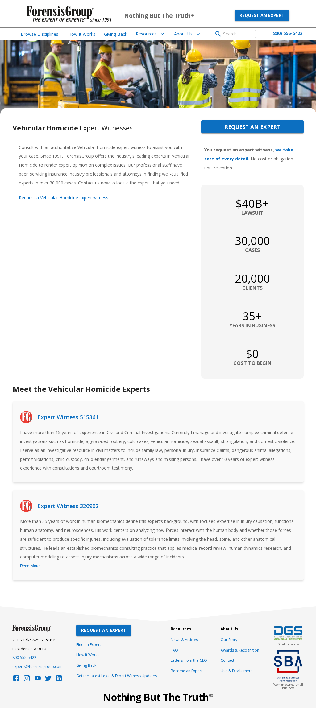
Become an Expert (186, 670)
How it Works (87, 654)
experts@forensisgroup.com (37, 666)
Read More (30, 566)
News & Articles (184, 639)
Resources (146, 34)
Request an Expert (262, 15)
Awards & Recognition (240, 650)
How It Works (81, 34)
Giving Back (115, 34)
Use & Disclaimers (236, 670)
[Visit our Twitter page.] (48, 679)
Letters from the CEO (189, 660)
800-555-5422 (24, 657)
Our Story (229, 639)
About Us (183, 34)
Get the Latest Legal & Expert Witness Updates (116, 675)
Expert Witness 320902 (67, 506)
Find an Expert (88, 644)
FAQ (174, 650)
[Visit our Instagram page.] (27, 679)
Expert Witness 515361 (67, 417)
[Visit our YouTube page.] (37, 679)
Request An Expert (103, 630)
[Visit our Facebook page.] (16, 679)
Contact (227, 660)
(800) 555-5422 (286, 33)
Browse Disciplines (39, 34)
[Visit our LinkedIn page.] (59, 679)
